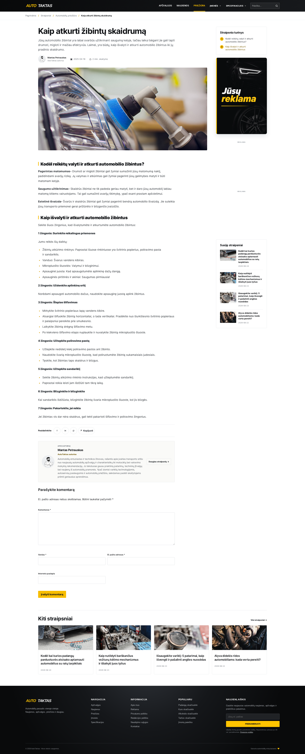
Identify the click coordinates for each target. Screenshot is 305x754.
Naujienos (183, 6)
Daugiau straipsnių (159, 461)
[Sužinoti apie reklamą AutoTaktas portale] (241, 96)
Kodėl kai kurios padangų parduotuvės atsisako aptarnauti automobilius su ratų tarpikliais (62, 659)
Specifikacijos (97, 722)
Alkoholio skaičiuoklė (188, 713)
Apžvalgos (165, 6)
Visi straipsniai (259, 620)
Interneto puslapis (46, 573)
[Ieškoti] (276, 6)
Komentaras (44, 510)
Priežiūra (199, 6)
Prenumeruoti (252, 724)
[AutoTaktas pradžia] (42, 6)
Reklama (135, 709)
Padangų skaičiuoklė (187, 705)
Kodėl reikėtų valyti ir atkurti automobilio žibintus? (237, 40)
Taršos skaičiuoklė (187, 718)
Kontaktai (135, 726)
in (65, 431)
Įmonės (94, 718)
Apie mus (135, 705)
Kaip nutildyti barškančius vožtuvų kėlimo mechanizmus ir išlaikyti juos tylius (119, 659)
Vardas (42, 554)
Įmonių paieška (185, 722)
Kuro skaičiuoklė (186, 709)
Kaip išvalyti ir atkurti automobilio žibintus (233, 48)
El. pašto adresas (116, 554)
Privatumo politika (139, 713)
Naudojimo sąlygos (139, 722)
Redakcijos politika (139, 718)
